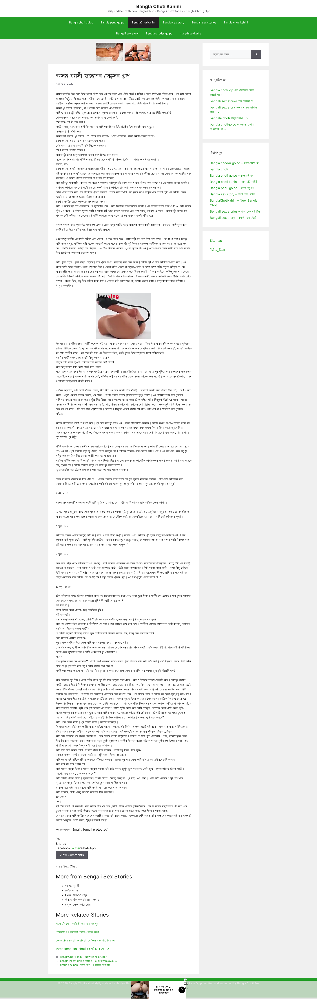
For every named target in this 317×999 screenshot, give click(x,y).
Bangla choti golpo (81, 22)
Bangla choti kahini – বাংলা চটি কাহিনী (233, 182)
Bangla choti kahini (236, 22)
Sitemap (216, 240)
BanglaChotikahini (143, 22)
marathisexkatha (190, 33)
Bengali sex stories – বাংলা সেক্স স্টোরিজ (235, 211)
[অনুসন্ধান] (256, 54)
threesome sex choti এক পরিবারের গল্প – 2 (82, 949)
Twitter (75, 848)
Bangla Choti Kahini (158, 6)
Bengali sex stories (204, 22)
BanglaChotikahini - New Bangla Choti (83, 956)
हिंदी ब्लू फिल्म (217, 250)
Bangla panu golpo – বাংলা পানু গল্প (232, 188)
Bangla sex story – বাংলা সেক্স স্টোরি (232, 194)
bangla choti (219, 169)
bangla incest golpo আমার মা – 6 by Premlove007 (89, 960)
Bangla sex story (173, 22)
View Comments (72, 855)
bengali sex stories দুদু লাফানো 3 (231, 101)
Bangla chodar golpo (159, 33)
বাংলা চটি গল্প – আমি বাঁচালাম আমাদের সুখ (77, 924)
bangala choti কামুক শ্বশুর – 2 (229, 118)
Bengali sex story (127, 33)
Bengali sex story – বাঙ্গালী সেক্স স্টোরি (233, 218)
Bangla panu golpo (113, 22)
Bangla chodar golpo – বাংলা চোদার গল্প (234, 163)
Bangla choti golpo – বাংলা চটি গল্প (231, 175)
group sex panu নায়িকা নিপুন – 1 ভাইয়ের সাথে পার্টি (85, 964)
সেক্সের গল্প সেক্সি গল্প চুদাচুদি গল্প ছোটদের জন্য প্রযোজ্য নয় (85, 940)
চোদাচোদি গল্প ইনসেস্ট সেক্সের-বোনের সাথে (77, 932)
